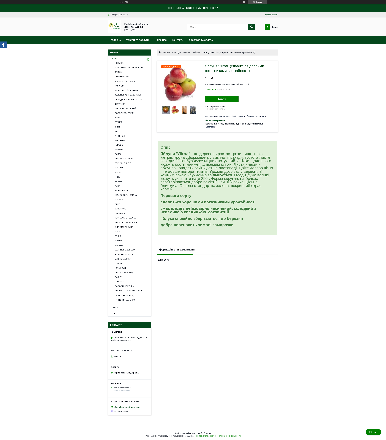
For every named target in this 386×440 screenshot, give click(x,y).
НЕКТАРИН (120, 140)
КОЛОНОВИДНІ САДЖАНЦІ (128, 95)
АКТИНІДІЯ (120, 136)
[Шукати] (251, 27)
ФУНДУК (119, 117)
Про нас (162, 40)
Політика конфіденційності (229, 436)
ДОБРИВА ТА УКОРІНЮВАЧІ (128, 291)
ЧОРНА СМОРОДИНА (125, 218)
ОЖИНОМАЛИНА (123, 259)
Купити (221, 99)
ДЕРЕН (118, 204)
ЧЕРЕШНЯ (119, 168)
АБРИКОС (119, 149)
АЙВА (117, 186)
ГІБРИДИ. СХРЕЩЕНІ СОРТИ (128, 99)
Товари (114, 58)
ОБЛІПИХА (120, 213)
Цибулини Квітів (122, 77)
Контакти (177, 40)
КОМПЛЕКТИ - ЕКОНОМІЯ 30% (129, 67)
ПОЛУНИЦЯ (120, 268)
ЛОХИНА (119, 200)
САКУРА (118, 277)
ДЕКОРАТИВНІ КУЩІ (124, 272)
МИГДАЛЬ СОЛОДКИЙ (125, 108)
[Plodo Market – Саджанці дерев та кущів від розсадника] (114, 32)
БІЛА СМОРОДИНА (124, 227)
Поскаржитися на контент (205, 436)
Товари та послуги (137, 40)
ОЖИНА (118, 263)
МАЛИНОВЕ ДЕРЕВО (125, 250)
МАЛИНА (119, 245)
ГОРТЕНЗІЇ (120, 282)
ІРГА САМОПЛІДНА (124, 254)
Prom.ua (207, 433)
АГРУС (118, 231)
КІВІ (116, 131)
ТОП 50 (118, 72)
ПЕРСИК (119, 145)
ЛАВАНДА (119, 86)
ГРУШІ (117, 177)
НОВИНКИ (119, 63)
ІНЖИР (118, 127)
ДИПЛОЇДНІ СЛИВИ (124, 159)
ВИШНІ (118, 172)
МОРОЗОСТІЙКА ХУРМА (126, 90)
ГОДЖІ (118, 236)
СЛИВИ (118, 154)
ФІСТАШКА (120, 104)
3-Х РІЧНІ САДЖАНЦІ (125, 81)
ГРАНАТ (118, 122)
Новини (114, 307)
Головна (116, 40)
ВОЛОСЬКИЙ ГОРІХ (124, 113)
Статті (114, 313)
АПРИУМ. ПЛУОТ (123, 163)
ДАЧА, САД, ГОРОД (124, 295)
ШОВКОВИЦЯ (121, 190)
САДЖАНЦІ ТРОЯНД (125, 286)
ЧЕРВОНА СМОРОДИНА (126, 222)
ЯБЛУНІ (187, 52)
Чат (376, 432)
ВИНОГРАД (120, 209)
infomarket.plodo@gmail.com (127, 407)
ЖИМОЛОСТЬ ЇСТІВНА (126, 195)
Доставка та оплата (201, 40)
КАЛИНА (118, 240)
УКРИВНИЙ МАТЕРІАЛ (125, 300)
